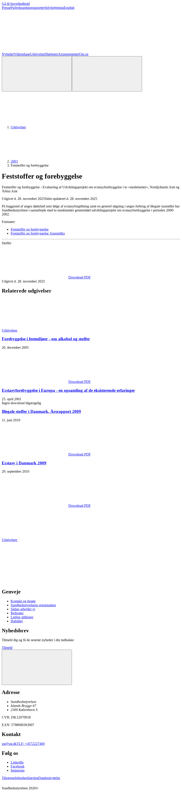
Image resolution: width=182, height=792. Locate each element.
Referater (17, 613)
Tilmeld (7, 647)
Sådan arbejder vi (23, 609)
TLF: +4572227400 (31, 744)
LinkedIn (17, 762)
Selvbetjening (54, 8)
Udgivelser (37, 54)
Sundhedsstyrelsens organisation (33, 605)
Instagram (17, 770)
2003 (14, 161)
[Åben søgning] (37, 74)
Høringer (51, 54)
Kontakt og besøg (23, 601)
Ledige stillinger (22, 617)
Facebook (17, 766)
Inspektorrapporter (32, 8)
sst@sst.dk (9, 744)
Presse (6, 8)
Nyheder (8, 54)
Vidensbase (22, 54)
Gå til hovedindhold (16, 4)
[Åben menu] (107, 74)
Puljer (15, 8)
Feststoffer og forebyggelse (30, 229)
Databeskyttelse (49, 778)
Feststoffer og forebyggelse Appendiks (38, 233)
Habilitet (17, 621)
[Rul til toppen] (37, 667)
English (69, 8)
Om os (83, 54)
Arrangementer (68, 54)
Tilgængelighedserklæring (20, 778)
